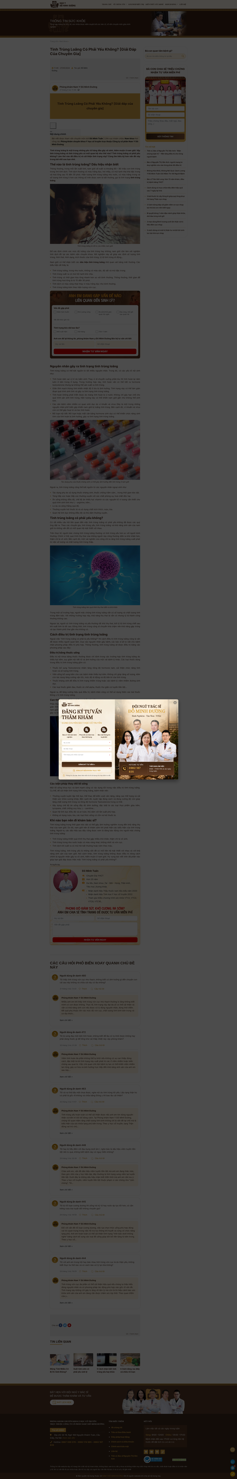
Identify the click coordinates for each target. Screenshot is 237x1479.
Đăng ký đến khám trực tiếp (88, 770)
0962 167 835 (135, 770)
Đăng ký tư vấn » (87, 764)
